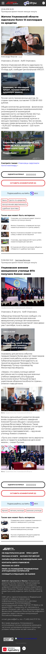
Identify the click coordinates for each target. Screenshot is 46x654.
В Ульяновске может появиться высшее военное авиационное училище (24, 528)
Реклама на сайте (10, 566)
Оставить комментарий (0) (23, 183)
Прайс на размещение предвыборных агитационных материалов (20, 570)
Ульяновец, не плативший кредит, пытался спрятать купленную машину (26, 219)
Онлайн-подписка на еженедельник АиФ (22, 559)
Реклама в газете (10, 556)
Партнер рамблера (21, 643)
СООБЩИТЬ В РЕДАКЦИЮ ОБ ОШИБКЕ (18, 574)
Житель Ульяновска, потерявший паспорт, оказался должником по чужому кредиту (25, 226)
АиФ (20, 57)
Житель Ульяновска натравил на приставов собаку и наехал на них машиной (26, 233)
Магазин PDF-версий (30, 556)
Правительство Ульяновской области (16, 308)
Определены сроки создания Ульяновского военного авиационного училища (26, 521)
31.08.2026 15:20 (7, 260)
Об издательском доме (13, 553)
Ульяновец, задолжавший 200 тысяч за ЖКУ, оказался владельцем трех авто (21, 145)
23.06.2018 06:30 (7, 9)
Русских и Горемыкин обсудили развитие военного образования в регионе (25, 535)
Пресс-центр (32, 553)
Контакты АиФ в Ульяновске (15, 563)
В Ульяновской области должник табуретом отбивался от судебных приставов (26, 248)
